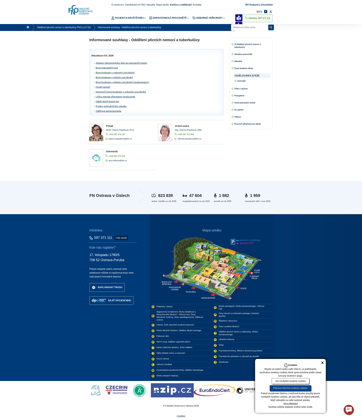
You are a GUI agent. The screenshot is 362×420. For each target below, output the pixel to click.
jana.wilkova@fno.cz (118, 160)
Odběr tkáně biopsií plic (107, 101)
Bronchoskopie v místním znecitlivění (114, 77)
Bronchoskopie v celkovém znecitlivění (115, 73)
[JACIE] (232, 390)
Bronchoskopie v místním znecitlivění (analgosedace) (122, 82)
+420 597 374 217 (117, 134)
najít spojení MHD (119, 300)
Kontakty (197, 5)
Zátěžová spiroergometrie (108, 111)
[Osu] (200, 390)
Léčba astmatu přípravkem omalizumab (115, 97)
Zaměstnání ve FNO (135, 5)
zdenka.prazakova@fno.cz (189, 139)
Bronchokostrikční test (107, 68)
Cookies (181, 416)
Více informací (290, 403)
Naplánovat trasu (110, 287)
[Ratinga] (91, 390)
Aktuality (150, 5)
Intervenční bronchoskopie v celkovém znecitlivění (121, 92)
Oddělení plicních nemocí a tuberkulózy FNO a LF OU (64, 27)
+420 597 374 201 (117, 156)
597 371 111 (103, 237)
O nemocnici (117, 5)
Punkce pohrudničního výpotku (111, 106)
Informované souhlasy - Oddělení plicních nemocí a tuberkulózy (129, 27)
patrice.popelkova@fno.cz (120, 139)
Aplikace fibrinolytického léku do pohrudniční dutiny (121, 63)
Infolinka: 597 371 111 (259, 18)
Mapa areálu (162, 5)
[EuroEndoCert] (166, 390)
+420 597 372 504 (186, 134)
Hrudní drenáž (103, 87)
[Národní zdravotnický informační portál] (123, 390)
